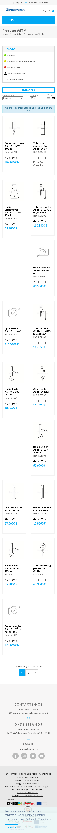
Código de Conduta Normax (27, 795)
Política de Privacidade (27, 780)
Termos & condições (27, 777)
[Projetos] (28, 802)
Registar (33, 2)
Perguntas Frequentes (27, 783)
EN (16, 2)
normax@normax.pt (28, 749)
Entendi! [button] (11, 827)
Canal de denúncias (27, 792)
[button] (44, 9)
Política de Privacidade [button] (38, 819)
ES (20, 2)
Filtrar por (28, 90)
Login (45, 2)
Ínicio (5, 33)
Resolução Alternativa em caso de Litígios (27, 786)
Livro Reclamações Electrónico (27, 789)
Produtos (18, 33)
